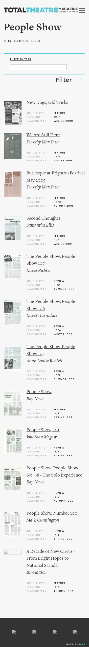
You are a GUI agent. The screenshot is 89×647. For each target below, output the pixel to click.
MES (82, 644)
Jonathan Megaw (41, 437)
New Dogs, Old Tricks (47, 102)
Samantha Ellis (40, 225)
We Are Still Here (43, 135)
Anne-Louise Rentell (44, 361)
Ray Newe (35, 399)
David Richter (38, 270)
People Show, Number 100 (51, 513)
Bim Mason (36, 572)
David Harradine (41, 315)
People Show (38, 392)
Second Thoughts (43, 218)
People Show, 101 (42, 430)
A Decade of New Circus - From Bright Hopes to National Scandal (50, 558)
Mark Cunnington (42, 520)
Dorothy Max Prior (43, 142)
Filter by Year (20, 59)
